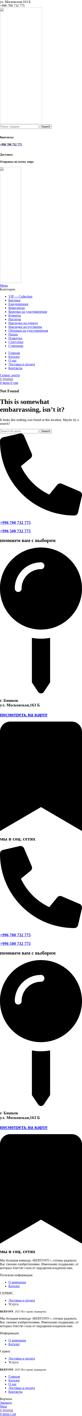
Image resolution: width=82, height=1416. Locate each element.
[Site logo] (21, 122)
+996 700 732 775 (15, 522)
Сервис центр (10, 375)
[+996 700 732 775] (41, 514)
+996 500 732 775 (15, 531)
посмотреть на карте (24, 714)
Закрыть (6, 1402)
